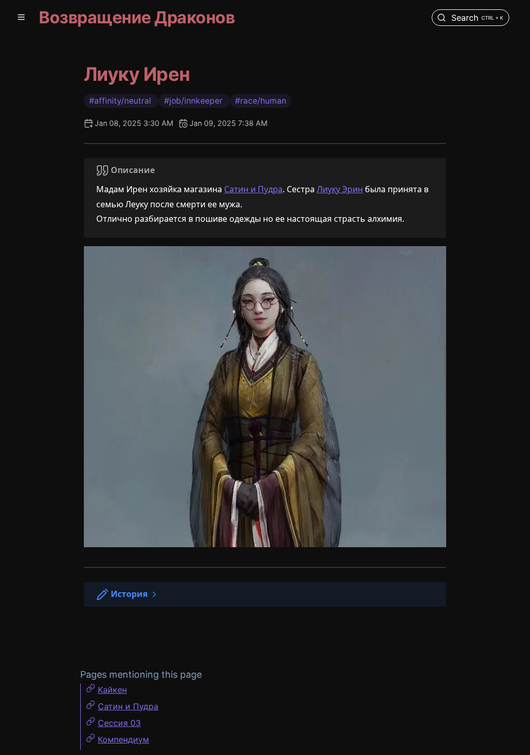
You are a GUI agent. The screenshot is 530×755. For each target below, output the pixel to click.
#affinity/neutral (121, 101)
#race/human (260, 101)
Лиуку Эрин (340, 189)
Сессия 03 (119, 723)
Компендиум (123, 739)
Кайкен (112, 690)
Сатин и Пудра (253, 189)
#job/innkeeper (194, 101)
